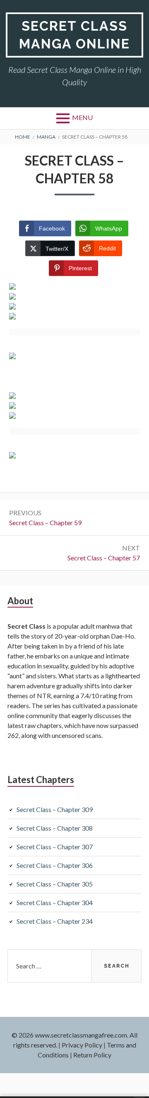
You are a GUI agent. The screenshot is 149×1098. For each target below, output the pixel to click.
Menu (82, 117)
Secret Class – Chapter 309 (55, 809)
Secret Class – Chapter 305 (55, 884)
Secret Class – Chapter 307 (55, 847)
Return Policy (92, 1055)
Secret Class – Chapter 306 (55, 865)
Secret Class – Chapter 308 (55, 828)
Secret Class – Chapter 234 (55, 921)
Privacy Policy (82, 1045)
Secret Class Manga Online (74, 34)
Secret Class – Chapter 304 (55, 902)
